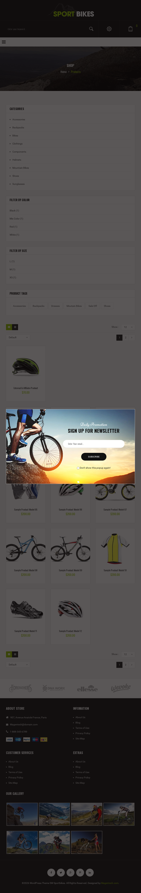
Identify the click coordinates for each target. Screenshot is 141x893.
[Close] (135, 409)
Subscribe (94, 456)
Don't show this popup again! (95, 467)
